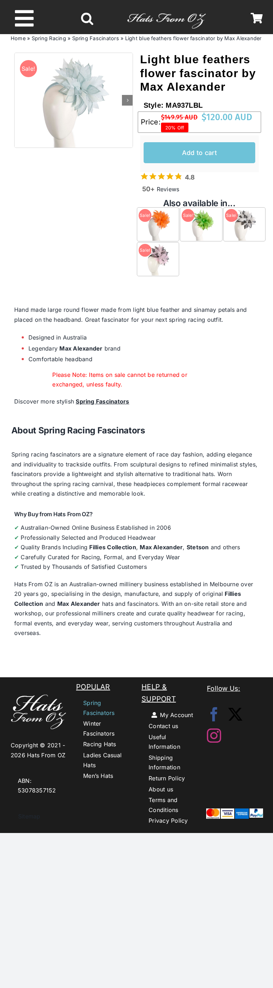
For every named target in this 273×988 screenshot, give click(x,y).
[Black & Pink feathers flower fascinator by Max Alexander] (158, 247)
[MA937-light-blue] (74, 100)
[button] (87, 18)
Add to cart (199, 152)
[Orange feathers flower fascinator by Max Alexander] (158, 212)
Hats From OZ (33, 584)
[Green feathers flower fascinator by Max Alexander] (201, 212)
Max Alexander (80, 348)
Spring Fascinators (95, 38)
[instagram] (214, 735)
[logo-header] (166, 10)
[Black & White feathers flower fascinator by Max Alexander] (244, 212)
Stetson (198, 547)
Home (18, 38)
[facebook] (214, 714)
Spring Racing (49, 38)
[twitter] (235, 714)
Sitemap (26, 816)
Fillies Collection (112, 547)
